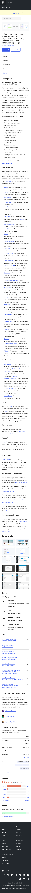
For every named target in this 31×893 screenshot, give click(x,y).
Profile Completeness (10, 344)
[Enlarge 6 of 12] (27, 558)
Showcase (19, 827)
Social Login (7, 287)
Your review (5, 800)
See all (27, 800)
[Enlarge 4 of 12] (27, 549)
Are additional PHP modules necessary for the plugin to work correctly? (10, 685)
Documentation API (12, 511)
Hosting (4, 832)
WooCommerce (8, 260)
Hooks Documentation (11, 500)
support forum (6, 531)
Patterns (19, 835)
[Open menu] (28, 2)
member (26, 761)
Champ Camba (9, 716)
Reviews (6, 60)
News (3, 829)
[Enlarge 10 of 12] (27, 575)
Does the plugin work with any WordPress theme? (10, 658)
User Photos (8, 229)
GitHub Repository (21, 482)
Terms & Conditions (10, 379)
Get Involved (20, 841)
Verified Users (8, 322)
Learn (3, 841)
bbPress (6, 297)
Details (5, 56)
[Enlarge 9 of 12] (12, 575)
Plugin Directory (6, 7)
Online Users (8, 396)
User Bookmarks (9, 224)
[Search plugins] (19, 18)
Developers (5, 846)
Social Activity (8, 253)
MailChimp (7, 304)
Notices (6, 339)
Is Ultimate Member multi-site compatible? (8, 652)
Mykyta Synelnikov (11, 722)
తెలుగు (7, 871)
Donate (19, 846)
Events (18, 843)
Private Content (9, 241)
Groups (6, 234)
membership (18, 765)
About (3, 827)
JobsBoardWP (8, 364)
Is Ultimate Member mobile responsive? (8, 646)
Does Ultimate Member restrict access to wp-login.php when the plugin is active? (11, 671)
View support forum (8, 817)
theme (10, 406)
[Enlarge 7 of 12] (12, 567)
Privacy (4, 835)
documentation (23, 521)
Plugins (18, 832)
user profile (26, 765)
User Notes (7, 197)
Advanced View (6, 773)
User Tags (7, 248)
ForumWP (7, 371)
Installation (6, 64)
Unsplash (7, 217)
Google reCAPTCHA (10, 388)
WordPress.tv (6, 849)
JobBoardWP (16, 369)
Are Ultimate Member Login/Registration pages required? (12, 678)
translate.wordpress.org (9, 491)
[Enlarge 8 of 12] (27, 567)
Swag (18, 849)
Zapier (6, 187)
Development (7, 69)
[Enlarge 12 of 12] (27, 584)
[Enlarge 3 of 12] (12, 549)
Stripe (6, 192)
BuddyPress (6, 863)
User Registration (24, 768)
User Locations (8, 207)
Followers (7, 273)
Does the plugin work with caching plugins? (8, 664)
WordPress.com (7, 855)
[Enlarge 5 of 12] (12, 558)
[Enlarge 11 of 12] (12, 584)
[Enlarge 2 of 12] (27, 541)
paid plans (9, 181)
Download (6, 50)
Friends (6, 351)
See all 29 (26, 758)
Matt (4, 857)
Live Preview (15, 50)
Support (5, 73)
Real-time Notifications (11, 280)
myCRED (7, 329)
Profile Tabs (7, 202)
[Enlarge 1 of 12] (12, 541)
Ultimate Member (9, 45)
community (20, 761)
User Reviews (8, 314)
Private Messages (9, 265)
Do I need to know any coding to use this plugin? (9, 639)
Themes (18, 829)
